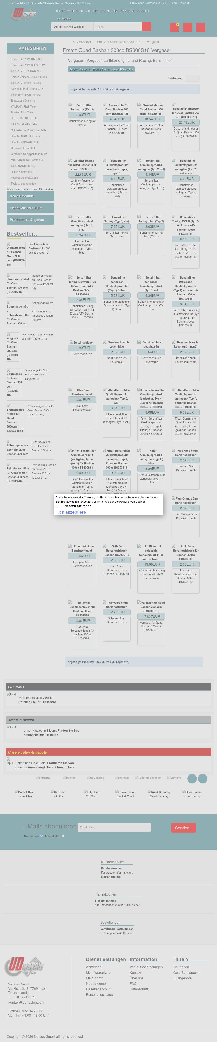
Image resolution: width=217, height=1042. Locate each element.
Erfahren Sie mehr (76, 505)
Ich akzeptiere (72, 512)
